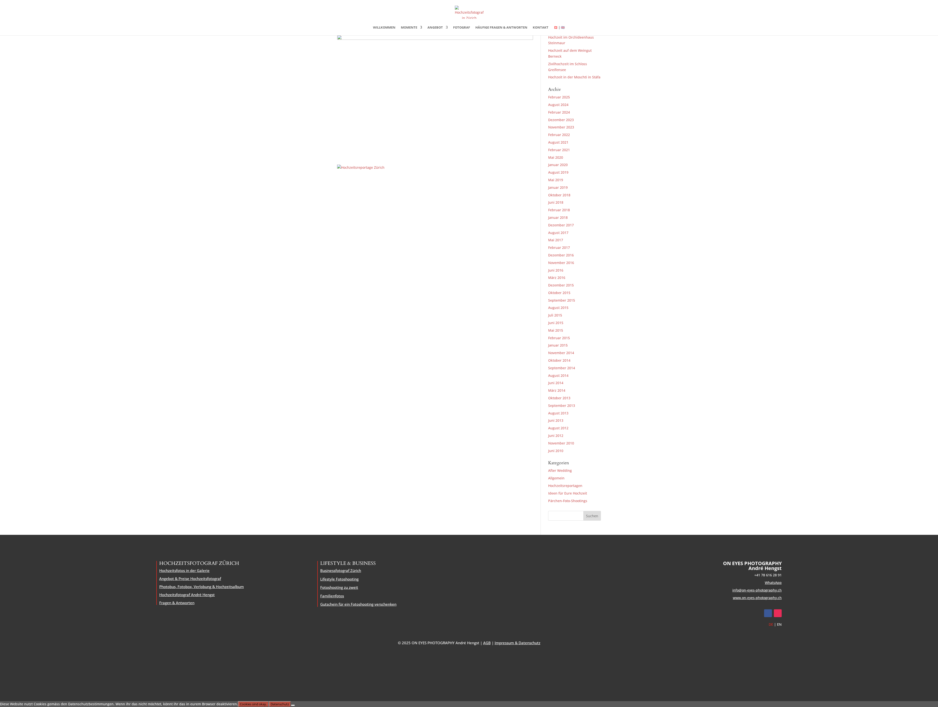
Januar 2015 (558, 345)
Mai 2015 (555, 330)
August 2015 (558, 307)
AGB (487, 642)
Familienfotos (332, 595)
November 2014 (561, 352)
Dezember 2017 (561, 225)
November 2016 (561, 262)
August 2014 (558, 375)
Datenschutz (280, 704)
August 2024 (558, 104)
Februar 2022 (559, 134)
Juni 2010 (555, 450)
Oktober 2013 (559, 398)
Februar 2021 (559, 150)
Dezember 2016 (561, 255)
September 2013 (561, 405)
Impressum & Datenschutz (517, 642)
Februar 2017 (559, 247)
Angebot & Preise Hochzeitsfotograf (190, 578)
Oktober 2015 (559, 292)
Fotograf (461, 28)
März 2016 (556, 277)
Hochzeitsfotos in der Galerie (184, 570)
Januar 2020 (558, 164)
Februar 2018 (559, 210)
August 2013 (558, 413)
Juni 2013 (555, 420)
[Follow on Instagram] (778, 613)
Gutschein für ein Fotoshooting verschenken (358, 604)
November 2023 (561, 127)
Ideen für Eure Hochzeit (567, 493)
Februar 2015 (559, 338)
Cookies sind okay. (253, 704)
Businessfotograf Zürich (340, 570)
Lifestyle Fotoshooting (339, 579)
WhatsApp (773, 582)
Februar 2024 (559, 112)
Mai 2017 (555, 240)
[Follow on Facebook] (768, 613)
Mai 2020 (555, 157)
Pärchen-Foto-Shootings (567, 500)
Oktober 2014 (559, 360)
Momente (409, 28)
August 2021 (558, 142)
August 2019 (558, 172)
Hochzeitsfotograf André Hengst (187, 594)
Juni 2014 (555, 382)
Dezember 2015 (561, 285)
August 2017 (558, 232)
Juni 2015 (555, 322)
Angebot (435, 28)
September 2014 (561, 368)
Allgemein (556, 478)
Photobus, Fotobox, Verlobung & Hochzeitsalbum (201, 586)
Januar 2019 (558, 187)
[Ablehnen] (293, 705)
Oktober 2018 (559, 195)
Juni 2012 (555, 435)
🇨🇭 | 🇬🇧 (559, 28)
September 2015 (561, 300)
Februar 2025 (559, 97)
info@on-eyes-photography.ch (757, 590)
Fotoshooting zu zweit (339, 587)
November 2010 (561, 443)
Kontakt (540, 28)
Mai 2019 (555, 180)
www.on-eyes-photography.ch (757, 597)
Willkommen (384, 28)
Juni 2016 (555, 270)
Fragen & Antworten (176, 602)
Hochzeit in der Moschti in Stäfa (574, 77)
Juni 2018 (555, 202)
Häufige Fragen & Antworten (501, 28)
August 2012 (558, 428)
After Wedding (560, 470)
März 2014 (556, 390)
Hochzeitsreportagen (565, 485)
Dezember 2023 (561, 119)
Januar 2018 (558, 217)
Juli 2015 (555, 315)
